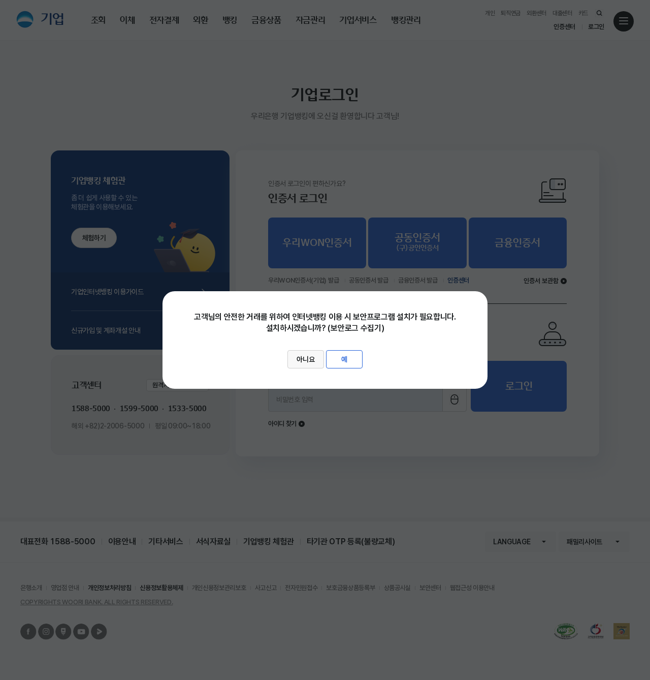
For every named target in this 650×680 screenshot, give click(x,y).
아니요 (306, 359)
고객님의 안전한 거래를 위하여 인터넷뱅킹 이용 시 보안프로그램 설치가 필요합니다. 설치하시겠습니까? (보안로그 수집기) (325, 338)
